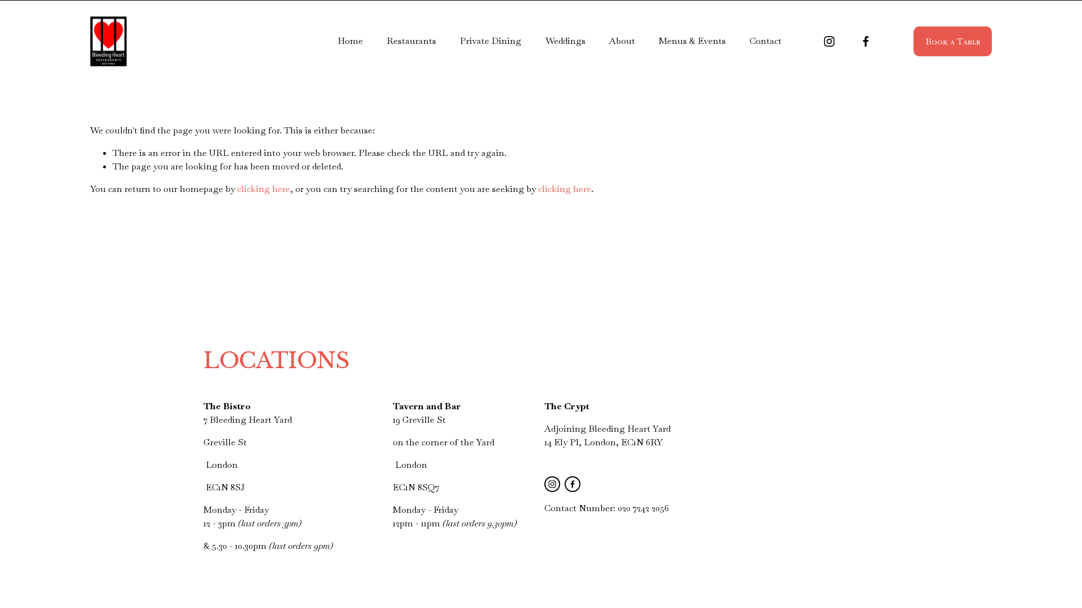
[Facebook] (865, 41)
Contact (766, 41)
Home (350, 41)
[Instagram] (829, 41)
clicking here (263, 189)
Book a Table (952, 41)
